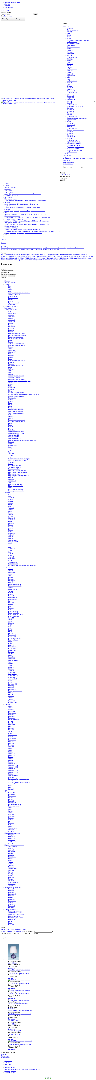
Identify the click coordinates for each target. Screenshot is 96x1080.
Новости (82, 158)
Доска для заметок (73, 148)
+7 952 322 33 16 (6, 10)
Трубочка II (70, 114)
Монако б (11, 819)
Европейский (12, 599)
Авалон (69, 72)
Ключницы (11, 919)
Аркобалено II (71, 120)
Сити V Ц (81, 258)
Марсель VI (33, 256)
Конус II (11, 608)
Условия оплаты (9, 1067)
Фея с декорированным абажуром (19, 459)
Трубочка (11, 455)
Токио (10, 448)
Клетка (10, 604)
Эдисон (10, 885)
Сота (9, 662)
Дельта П (11, 587)
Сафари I (11, 535)
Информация (5, 1056)
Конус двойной (13, 611)
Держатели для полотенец (75, 147)
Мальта (10, 525)
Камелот (39, 256)
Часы (2, 254)
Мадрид (10, 384)
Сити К (87, 256)
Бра (68, 94)
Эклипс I (11, 697)
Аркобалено (71, 75)
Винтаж (10, 582)
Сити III (10, 752)
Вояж (10, 340)
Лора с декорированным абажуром (19, 381)
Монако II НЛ (12, 401)
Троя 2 (10, 452)
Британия (11, 330)
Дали (10, 506)
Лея (9, 372)
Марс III (10, 628)
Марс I (10, 625)
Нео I (10, 630)
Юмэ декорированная (15, 484)
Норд (10, 631)
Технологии (75, 158)
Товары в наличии (73, 30)
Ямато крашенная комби (16, 491)
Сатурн (10, 879)
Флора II (11, 831)
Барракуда (11, 326)
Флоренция (11, 884)
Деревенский (12, 589)
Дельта (10, 347)
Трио (9, 552)
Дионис (10, 513)
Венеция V (70, 254)
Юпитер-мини (12, 702)
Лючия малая (9, 260)
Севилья (15, 260)
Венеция (64, 254)
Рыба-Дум (11, 430)
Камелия (11, 355)
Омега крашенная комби (16, 413)
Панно (20, 229)
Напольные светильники (75, 106)
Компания (4, 1054)
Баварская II (71, 91)
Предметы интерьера (74, 142)
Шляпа (10, 694)
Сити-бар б (11, 826)
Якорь (10, 487)
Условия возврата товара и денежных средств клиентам (22, 1069)
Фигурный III (12, 677)
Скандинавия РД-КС (15, 438)
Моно (10, 403)
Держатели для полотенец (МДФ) (49, 231)
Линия (10, 811)
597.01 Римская (19, 931)
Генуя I (44, 256)
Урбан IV (11, 670)
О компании (67, 158)
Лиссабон (11, 523)
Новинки (70, 28)
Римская (11, 745)
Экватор (11, 696)
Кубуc (10, 521)
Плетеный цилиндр (14, 638)
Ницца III (19, 254)
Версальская (12, 857)
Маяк (10, 391)
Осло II (10, 416)
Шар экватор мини (14, 474)
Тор (9, 547)
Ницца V (13, 254)
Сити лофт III (6, 258)
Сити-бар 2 (11, 657)
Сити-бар (11, 655)
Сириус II (11, 652)
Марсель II (11, 816)
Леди (10, 370)
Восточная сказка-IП (14, 586)
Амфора (69, 55)
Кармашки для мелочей (74, 150)
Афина (10, 503)
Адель (69, 48)
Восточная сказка (46, 260)
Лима (10, 619)
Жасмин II (11, 518)
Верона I (70, 131)
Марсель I (11, 814)
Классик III (11, 899)
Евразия (10, 592)
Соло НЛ (11, 442)
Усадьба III (77, 254)
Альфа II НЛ (71, 50)
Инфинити (37, 260)
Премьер (11, 907)
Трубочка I (70, 113)
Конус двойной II (13, 613)
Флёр (10, 682)
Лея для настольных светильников (78, 40)
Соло (10, 543)
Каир (10, 354)
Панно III (37, 229)
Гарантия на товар (10, 1072)
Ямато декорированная (15, 489)
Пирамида (11, 299)
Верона (10, 332)
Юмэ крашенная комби (15, 486)
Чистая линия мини (14, 467)
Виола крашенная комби (16, 338)
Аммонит (70, 52)
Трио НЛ (11, 450)
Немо (10, 404)
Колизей (11, 867)
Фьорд (10, 560)
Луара (28, 254)
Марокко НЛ (12, 387)
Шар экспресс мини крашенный (18, 475)
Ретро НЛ (11, 426)
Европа (10, 594)
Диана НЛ (11, 350)
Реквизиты (89, 158)
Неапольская (25, 256)
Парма (10, 423)
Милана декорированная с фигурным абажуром (23, 394)
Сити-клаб (11, 658)
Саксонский (12, 650)
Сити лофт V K (43, 258)
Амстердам (70, 53)
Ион (3, 260)
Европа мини (12, 597)
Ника (10, 406)
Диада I (10, 807)
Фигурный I (12, 672)
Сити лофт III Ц (68, 258)
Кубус (10, 367)
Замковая (11, 865)
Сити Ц (54, 258)
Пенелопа (11, 633)
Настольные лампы (73, 47)
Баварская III (71, 125)
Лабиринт (11, 369)
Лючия (10, 872)
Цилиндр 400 (12, 684)
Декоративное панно (73, 145)
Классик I (70, 138)
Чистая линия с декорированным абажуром (22, 565)
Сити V (75, 258)
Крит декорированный (15, 365)
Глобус (10, 858)
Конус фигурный (13, 616)
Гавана (10, 342)
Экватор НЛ (12, 481)
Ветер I (69, 101)
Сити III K (60, 258)
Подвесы (70, 70)
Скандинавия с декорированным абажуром (22, 440)
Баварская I (70, 89)
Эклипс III (11, 701)
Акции (6, 184)
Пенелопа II (12, 635)
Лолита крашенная (14, 377)
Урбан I (10, 665)
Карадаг (10, 357)
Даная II (10, 862)
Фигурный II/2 (13, 675)
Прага (10, 425)
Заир (9, 601)
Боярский (11, 579)
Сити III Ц (36, 254)
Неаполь (11, 877)
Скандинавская (29, 260)
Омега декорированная (15, 411)
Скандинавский (13, 660)
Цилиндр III (12, 689)
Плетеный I (12, 636)
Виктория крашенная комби (17, 335)
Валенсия (11, 855)
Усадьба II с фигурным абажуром (50, 254)
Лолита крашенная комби (16, 379)
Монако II (11, 531)
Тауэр (10, 447)
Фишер (10, 555)
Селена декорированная (16, 431)
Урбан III (11, 669)
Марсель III (17, 256)
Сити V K (24, 258)
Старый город (12, 445)
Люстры (69, 82)
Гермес (10, 504)
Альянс (69, 65)
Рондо (10, 643)
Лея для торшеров (14, 294)
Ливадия (11, 870)
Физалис (11, 843)
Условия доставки (10, 1071)
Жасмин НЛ (12, 352)
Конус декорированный (15, 614)
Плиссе (10, 301)
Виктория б (12, 802)
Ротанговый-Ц (13, 648)
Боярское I (70, 96)
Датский (11, 508)
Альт (68, 62)
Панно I (25, 229)
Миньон (11, 818)
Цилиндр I (11, 686)
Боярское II (70, 98)
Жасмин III (11, 520)
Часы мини (11, 924)
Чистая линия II (13, 564)
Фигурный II (12, 674)
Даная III (11, 863)
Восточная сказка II (14, 804)
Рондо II (11, 645)
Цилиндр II (11, 687)
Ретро (10, 641)
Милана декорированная (16, 392)
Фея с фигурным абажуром (17, 460)
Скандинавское (13, 828)
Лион (83, 256)
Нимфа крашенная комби (16, 409)
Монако (10, 530)
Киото (10, 359)
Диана (69, 37)
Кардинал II (71, 136)
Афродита (11, 321)
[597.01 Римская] (6, 931)
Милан (10, 526)
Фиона (10, 464)
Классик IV (12, 901)
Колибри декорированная (16, 360)
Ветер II (69, 103)
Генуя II (49, 256)
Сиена (24, 254)
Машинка (11, 389)
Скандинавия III (13, 435)
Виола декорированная (15, 337)
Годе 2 (69, 35)
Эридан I (21, 260)
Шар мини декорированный (17, 470)
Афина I (69, 86)
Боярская (11, 328)
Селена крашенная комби (16, 433)
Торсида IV (11, 550)
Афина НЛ (11, 320)
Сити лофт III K (16, 258)
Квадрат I (70, 108)
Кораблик (11, 362)
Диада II (11, 809)
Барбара (10, 325)
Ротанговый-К (13, 647)
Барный (10, 577)
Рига (9, 428)
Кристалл (11, 364)
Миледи (10, 528)
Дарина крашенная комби (16, 345)
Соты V (10, 663)
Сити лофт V (34, 258)
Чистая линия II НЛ (14, 465)
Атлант (69, 67)
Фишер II (11, 557)
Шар (28, 258)
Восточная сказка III (14, 584)
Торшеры (70, 59)
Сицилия (11, 880)
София (10, 443)
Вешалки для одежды (74, 143)
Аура (68, 79)
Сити (31, 254)
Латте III (11, 618)
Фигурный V (12, 679)
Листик (10, 374)
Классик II (11, 897)
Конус (69, 38)
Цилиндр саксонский (15, 691)
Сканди (10, 538)
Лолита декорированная (16, 376)
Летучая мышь (13, 868)
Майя (10, 386)
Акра (68, 84)
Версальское (71, 99)
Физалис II (60, 256)
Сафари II (11, 536)
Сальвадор (11, 533)
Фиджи (10, 680)
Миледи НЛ (12, 398)
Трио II (10, 553)
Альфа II (70, 64)
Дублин (10, 514)
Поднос (10, 921)
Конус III (11, 609)
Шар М (10, 692)
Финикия (11, 462)
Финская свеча (13, 882)
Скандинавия (12, 540)
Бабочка (10, 323)
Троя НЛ (11, 453)
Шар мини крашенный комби (17, 472)
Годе (68, 33)
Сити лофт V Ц (13, 772)
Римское (11, 823)
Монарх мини (12, 296)
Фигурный (11, 304)
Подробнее (11, 968)
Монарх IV (11, 904)
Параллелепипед (13, 298)
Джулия (10, 591)
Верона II (70, 133)
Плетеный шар (13, 640)
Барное (69, 126)
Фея (9, 457)
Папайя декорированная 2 (16, 420)
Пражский (11, 906)
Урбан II (11, 667)
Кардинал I (70, 135)
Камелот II (78, 256)
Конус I (10, 606)
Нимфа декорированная (15, 408)
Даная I (10, 860)
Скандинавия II (13, 542)
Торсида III (11, 548)
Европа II (11, 596)
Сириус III (11, 653)
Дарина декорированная (16, 343)
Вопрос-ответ (5, 1057)
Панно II (31, 229)
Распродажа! (71, 45)
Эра (9, 482)
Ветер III (11, 801)
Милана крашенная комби (16, 396)
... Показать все (72, 42)
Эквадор (11, 479)
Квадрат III (70, 111)
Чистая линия (12, 562)
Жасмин (11, 516)
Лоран (10, 813)
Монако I (11, 399)
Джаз (10, 348)
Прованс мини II (13, 303)
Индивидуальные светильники (77, 118)
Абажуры (70, 31)
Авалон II (70, 74)
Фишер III (11, 558)
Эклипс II (11, 699)
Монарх (10, 902)
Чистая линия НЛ (14, 469)
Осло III (10, 418)
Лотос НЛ (11, 382)
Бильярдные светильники (75, 130)
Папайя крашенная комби (16, 421)
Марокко (11, 623)
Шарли (10, 477)
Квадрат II (70, 109)
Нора (10, 821)
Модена (10, 875)
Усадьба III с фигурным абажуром (19, 782)
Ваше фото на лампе (73, 43)
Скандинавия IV (13, 437)
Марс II (10, 626)
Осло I (10, 415)
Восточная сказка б (14, 806)
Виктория (7, 254)
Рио (9, 824)
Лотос (10, 621)
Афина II (70, 87)
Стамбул (54, 256)
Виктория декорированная (16, 333)
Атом (68, 77)
